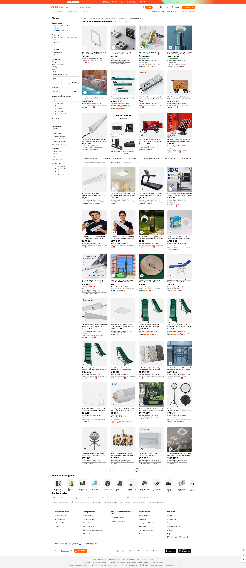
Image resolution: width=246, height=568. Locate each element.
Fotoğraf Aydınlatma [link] (135, 18)
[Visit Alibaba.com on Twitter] (176, 537)
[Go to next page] (164, 470)
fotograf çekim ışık (112, 502)
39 (133, 470)
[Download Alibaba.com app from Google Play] (184, 551)
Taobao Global (131, 559)
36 (122, 470)
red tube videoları (140, 502)
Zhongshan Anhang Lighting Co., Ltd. (150, 462)
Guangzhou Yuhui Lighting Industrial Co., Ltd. (94, 147)
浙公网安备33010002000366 (154, 565)
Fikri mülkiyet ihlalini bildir (146, 530)
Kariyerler (57, 526)
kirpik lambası (126, 502)
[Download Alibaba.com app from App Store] (170, 551)
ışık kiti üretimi (119, 158)
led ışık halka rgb (186, 158)
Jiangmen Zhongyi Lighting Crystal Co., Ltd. (123, 462)
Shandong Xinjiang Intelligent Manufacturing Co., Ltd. (123, 288)
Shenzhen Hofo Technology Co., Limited (151, 245)
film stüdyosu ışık (103, 498)
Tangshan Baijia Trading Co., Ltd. (176, 376)
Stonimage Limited (173, 204)
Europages (151, 559)
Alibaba (83, 18)
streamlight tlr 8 (115, 162)
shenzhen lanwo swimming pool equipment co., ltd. (94, 462)
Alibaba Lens (65, 551)
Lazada (123, 559)
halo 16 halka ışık (143, 498)
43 (148, 470)
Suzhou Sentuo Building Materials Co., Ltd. (151, 376)
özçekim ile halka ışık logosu (151, 158)
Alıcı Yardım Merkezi (145, 515)
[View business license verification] (140, 565)
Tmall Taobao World (113, 559)
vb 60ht (131, 498)
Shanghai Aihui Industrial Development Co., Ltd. (94, 419)
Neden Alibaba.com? (61, 515)
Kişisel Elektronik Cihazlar (96, 18)
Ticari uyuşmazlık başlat (146, 523)
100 (160, 470)
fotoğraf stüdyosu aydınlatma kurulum (94, 162)
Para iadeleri (142, 526)
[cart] (167, 7)
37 (125, 470)
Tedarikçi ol (170, 515)
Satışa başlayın (171, 519)
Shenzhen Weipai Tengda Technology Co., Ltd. (151, 333)
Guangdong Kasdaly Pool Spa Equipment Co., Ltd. (94, 105)
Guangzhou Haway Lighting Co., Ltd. (121, 421)
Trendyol (143, 559)
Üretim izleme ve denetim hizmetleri (93, 530)
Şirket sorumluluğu (60, 523)
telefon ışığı (98, 502)
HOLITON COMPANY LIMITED (119, 333)
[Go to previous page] (110, 470)
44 (152, 470)
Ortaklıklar (170, 530)
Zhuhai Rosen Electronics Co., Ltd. (92, 60)
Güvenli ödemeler (88, 515)
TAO (138, 559)
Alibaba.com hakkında (62, 511)
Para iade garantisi (88, 519)
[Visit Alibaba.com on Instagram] (180, 537)
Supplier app (120, 551)
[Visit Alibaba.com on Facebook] (168, 537)
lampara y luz (106, 158)
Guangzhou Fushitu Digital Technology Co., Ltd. (179, 419)
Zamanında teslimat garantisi (91, 523)
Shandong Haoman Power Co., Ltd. (177, 105)
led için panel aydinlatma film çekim (83, 498)
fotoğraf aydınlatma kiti (61, 502)
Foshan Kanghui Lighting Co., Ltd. (120, 62)
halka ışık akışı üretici (170, 158)
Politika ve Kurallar (88, 534)
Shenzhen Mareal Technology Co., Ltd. (150, 64)
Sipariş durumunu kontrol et (175, 523)
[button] (143, 7)
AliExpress (96, 559)
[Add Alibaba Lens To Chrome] (80, 551)
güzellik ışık (128, 162)
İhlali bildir (142, 534)
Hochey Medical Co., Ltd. (174, 288)
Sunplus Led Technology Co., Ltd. (177, 150)
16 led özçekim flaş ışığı (90, 158)
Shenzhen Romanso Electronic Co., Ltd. (94, 202)
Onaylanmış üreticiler (117, 517)
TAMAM (74, 82)
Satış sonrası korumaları (90, 526)
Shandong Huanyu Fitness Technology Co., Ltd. (151, 202)
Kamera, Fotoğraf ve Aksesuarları (116, 18)
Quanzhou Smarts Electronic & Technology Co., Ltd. (151, 105)
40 (137, 470)
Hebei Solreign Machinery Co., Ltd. (149, 417)
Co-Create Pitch (60, 519)
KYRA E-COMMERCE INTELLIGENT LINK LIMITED (179, 247)
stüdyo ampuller (157, 498)
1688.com (103, 559)
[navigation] (65, 244)
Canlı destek (142, 519)
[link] (243, 549)
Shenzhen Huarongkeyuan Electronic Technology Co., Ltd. (94, 245)
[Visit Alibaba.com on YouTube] (183, 537)
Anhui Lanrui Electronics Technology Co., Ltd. (151, 288)
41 (141, 470)
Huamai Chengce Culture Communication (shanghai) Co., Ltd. (123, 202)
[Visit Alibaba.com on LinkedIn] (172, 537)
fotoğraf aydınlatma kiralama (81, 502)
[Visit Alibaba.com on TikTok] (187, 537)
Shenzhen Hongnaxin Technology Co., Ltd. (94, 292)
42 (145, 470)
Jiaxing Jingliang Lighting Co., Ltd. (177, 462)
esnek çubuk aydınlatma (61, 498)
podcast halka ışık (133, 158)
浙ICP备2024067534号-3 (172, 565)
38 (129, 470)
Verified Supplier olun (173, 526)
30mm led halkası (172, 498)
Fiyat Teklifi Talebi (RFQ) (118, 521)
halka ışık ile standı (119, 498)
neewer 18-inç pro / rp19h (157, 502)
